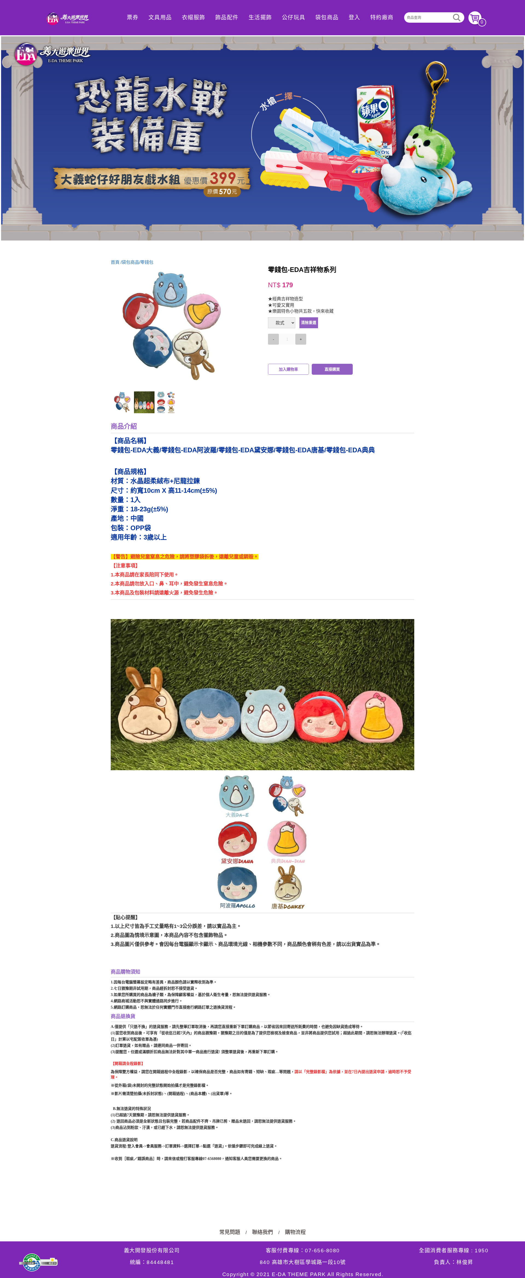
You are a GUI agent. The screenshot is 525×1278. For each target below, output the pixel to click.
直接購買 (332, 369)
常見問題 (229, 1232)
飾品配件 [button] (227, 17)
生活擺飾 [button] (260, 17)
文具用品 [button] (160, 17)
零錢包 (146, 262)
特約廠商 (382, 17)
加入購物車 (288, 369)
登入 (354, 17)
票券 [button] (133, 17)
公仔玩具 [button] (293, 17)
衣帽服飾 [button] (193, 17)
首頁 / (116, 262)
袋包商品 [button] (327, 17)
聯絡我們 (262, 1232)
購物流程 (295, 1232)
